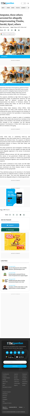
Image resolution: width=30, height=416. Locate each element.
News (3, 7)
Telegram (11, 225)
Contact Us (5, 408)
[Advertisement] (15, 315)
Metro (12, 7)
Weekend (5, 393)
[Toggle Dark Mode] (24, 3)
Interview (5, 395)
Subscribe (15, 366)
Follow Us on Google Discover (8, 34)
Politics (18, 7)
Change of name (7, 403)
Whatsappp (11, 230)
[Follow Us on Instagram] (15, 352)
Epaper (8, 7)
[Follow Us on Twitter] (11, 352)
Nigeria (16, 385)
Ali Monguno (7, 209)
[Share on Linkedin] (18, 30)
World (23, 385)
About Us (5, 407)
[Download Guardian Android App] (9, 357)
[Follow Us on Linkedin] (19, 352)
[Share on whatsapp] (11, 30)
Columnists (17, 383)
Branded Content (7, 387)
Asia (4, 385)
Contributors (6, 374)
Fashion (24, 376)
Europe (16, 376)
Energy (4, 379)
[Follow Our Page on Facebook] (7, 352)
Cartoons (16, 381)
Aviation (5, 376)
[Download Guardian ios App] (20, 357)
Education (16, 379)
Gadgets (5, 399)
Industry (24, 379)
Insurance (24, 381)
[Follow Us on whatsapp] (22, 352)
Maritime (24, 383)
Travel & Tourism (7, 392)
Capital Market (6, 378)
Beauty (16, 378)
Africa (4, 383)
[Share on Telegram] (15, 30)
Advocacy (5, 381)
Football (24, 378)
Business (23, 7)
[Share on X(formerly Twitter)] (8, 30)
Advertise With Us (13, 407)
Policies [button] (20, 407)
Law (4, 401)
